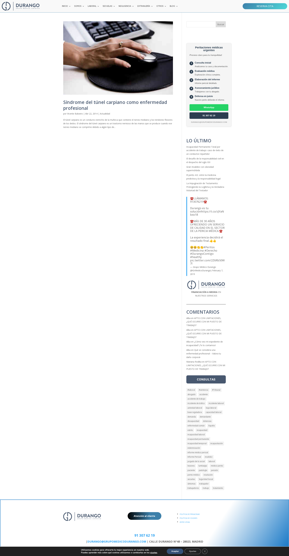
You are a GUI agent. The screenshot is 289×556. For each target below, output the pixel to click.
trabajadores (193, 488)
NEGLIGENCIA (125, 6)
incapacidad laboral (196, 434)
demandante (205, 416)
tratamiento (218, 488)
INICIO (65, 6)
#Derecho (210, 250)
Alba (188, 318)
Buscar (220, 24)
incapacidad (202, 430)
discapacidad (193, 421)
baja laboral (211, 408)
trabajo (206, 488)
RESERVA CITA (265, 6)
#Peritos (209, 247)
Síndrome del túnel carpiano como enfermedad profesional (115, 105)
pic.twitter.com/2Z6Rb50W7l (207, 261)
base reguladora (195, 412)
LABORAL (92, 6)
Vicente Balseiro (75, 113)
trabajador (204, 483)
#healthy (196, 257)
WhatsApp (209, 107)
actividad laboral (195, 408)
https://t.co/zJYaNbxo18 (207, 213)
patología (203, 470)
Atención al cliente (144, 516)
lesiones (191, 465)
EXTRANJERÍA (143, 6)
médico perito (217, 465)
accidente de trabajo (196, 399)
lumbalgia (203, 465)
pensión (214, 470)
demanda (192, 416)
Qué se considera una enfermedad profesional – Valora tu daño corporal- (203, 353)
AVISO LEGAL (185, 522)
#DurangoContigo (202, 253)
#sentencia (203, 390)
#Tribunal (216, 390)
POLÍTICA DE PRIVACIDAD (190, 514)
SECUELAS (107, 6)
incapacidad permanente (198, 439)
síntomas (191, 483)
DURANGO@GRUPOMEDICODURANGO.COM (116, 541)
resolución (208, 475)
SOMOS (77, 6)
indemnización (194, 448)
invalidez (208, 457)
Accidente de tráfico (196, 403)
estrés (190, 430)
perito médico (194, 475)
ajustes (153, 552)
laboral (212, 461)
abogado (192, 394)
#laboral (191, 390)
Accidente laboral (216, 403)
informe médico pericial (198, 452)
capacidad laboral (213, 412)
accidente (203, 394)
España (211, 425)
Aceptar (175, 551)
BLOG (172, 6)
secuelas (191, 479)
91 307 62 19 (209, 115)
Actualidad (105, 113)
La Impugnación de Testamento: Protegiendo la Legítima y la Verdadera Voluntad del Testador (205, 187)
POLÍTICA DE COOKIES (188, 518)
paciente (191, 470)
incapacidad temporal (197, 443)
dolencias (207, 421)
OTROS (159, 6)
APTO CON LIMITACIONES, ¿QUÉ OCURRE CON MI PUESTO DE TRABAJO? (204, 322)
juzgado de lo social (196, 461)
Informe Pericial (194, 457)
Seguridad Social (206, 479)
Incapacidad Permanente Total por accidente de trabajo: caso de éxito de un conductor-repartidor (205, 150)
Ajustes (192, 551)
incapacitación (216, 443)
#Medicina (197, 250)
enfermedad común (196, 425)
